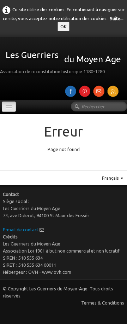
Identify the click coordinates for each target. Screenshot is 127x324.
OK (63, 26)
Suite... (116, 18)
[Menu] (9, 107)
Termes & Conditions (102, 302)
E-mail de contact (20, 229)
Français (113, 177)
